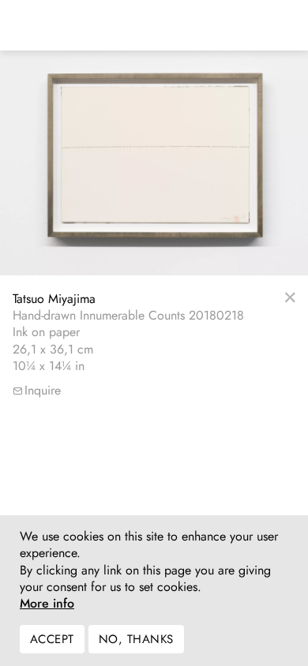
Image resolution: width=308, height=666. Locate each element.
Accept (52, 639)
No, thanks (136, 639)
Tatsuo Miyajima (54, 299)
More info (47, 604)
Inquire (42, 390)
